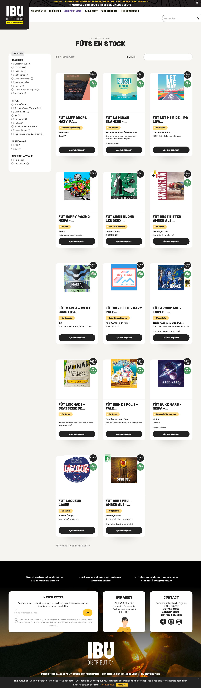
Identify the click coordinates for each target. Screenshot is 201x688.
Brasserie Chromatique (166, 414)
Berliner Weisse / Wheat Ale (28, 108)
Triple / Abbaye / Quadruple (29, 134)
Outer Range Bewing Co (27, 89)
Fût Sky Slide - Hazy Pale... (124, 310)
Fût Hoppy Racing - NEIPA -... (75, 218)
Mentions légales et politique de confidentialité (70, 674)
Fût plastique (22, 163)
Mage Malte (22, 82)
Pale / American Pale (26, 126)
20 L (18, 145)
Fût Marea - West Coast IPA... (74, 310)
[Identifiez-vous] (197, 4)
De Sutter (20, 67)
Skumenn (20, 93)
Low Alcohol (21, 119)
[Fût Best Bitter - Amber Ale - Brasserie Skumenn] (171, 186)
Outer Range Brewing (71, 127)
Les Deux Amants (117, 226)
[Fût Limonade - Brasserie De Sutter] (77, 373)
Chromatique (22, 64)
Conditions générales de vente (120, 674)
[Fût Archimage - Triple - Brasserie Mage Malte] (171, 277)
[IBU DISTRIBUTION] (14, 14)
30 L (18, 149)
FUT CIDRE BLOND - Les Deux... (121, 218)
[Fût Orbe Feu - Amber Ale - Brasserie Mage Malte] (124, 470)
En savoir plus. (107, 684)
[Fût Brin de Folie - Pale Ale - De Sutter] (124, 373)
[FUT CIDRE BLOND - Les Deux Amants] (124, 186)
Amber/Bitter (22, 104)
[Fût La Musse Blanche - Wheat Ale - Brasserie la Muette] (124, 87)
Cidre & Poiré (22, 112)
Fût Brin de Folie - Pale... (122, 406)
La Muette (20, 71)
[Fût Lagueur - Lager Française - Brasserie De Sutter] (77, 470)
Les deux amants (24, 78)
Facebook (163, 622)
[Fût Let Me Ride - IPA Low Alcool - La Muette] (171, 87)
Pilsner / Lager (22, 130)
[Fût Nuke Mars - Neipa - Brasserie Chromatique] (171, 373)
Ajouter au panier (77, 150)
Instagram (179, 622)
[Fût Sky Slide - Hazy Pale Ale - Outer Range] (124, 277)
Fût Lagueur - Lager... (71, 503)
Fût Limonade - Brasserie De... (72, 406)
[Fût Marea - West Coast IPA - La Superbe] (77, 277)
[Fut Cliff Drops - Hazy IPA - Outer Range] (77, 87)
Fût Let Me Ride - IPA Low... (170, 119)
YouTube (171, 622)
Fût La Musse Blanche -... (117, 119)
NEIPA (19, 123)
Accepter (122, 685)
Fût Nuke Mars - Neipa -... (167, 406)
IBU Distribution (150, 674)
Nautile (19, 86)
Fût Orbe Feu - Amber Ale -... (118, 503)
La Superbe (21, 75)
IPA (17, 115)
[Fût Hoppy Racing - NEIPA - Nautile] (77, 186)
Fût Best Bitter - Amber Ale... (168, 218)
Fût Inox (20, 160)
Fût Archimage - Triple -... (167, 310)
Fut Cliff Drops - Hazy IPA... (74, 119)
